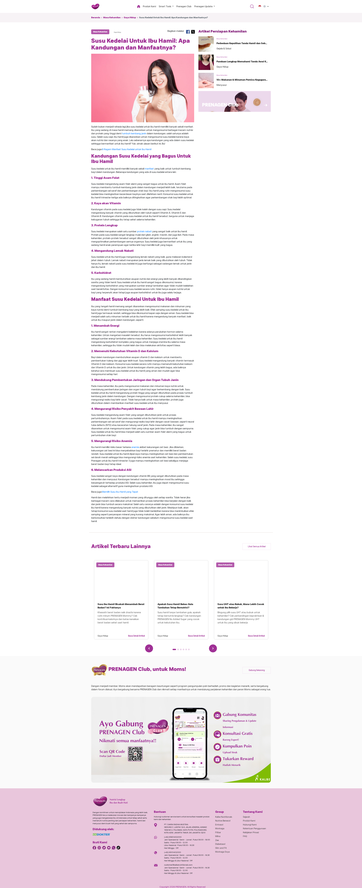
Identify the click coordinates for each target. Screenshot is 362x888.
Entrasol (219, 824)
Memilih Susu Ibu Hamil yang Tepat (120, 492)
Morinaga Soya (222, 852)
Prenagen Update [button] (203, 6)
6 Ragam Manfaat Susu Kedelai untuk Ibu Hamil (126, 149)
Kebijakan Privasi (251, 832)
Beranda (95, 17)
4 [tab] (184, 650)
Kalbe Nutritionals (223, 817)
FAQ (245, 836)
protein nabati (144, 231)
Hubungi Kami (250, 824)
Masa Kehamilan (112, 17)
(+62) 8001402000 (172, 852)
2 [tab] (179, 650)
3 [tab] (181, 650)
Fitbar (218, 832)
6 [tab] (189, 650)
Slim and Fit (221, 848)
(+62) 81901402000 (173, 837)
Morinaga (219, 828)
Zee (217, 840)
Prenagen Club (183, 6)
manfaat (149, 168)
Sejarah (246, 817)
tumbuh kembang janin (134, 133)
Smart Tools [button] (165, 6)
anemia (135, 447)
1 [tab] (174, 650)
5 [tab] (187, 650)
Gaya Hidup (130, 17)
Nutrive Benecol (222, 820)
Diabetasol (220, 844)
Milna (217, 836)
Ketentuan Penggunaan (254, 828)
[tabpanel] (121, 599)
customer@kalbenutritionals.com (178, 865)
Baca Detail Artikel (136, 636)
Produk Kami (149, 6)
